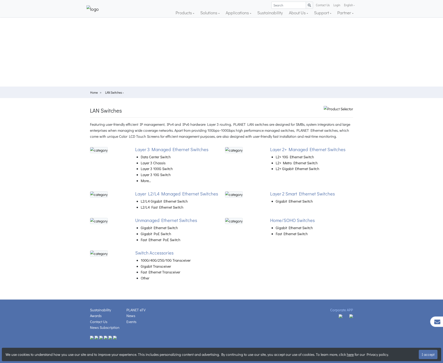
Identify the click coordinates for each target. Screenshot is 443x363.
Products (184, 12)
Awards (96, 315)
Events (131, 321)
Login (336, 5)
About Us (298, 12)
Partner (344, 12)
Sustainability (270, 12)
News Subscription (105, 327)
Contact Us (323, 5)
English (348, 5)
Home (94, 92)
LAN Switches (114, 92)
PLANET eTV (136, 309)
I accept (428, 354)
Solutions (209, 12)
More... (146, 180)
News (130, 315)
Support (322, 12)
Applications (238, 12)
